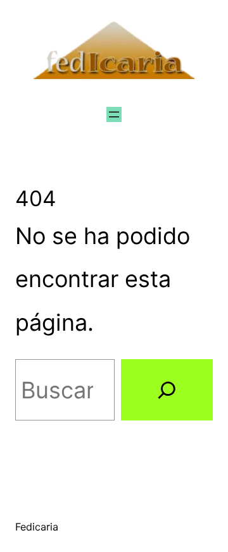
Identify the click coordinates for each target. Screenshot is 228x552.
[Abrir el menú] (114, 114)
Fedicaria (36, 526)
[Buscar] (167, 389)
